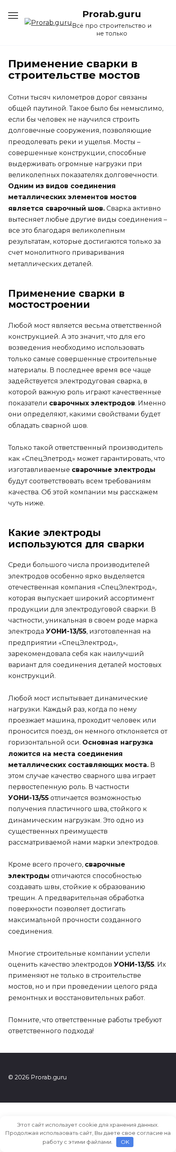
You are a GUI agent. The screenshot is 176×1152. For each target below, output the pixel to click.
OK (125, 1142)
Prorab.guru (111, 14)
